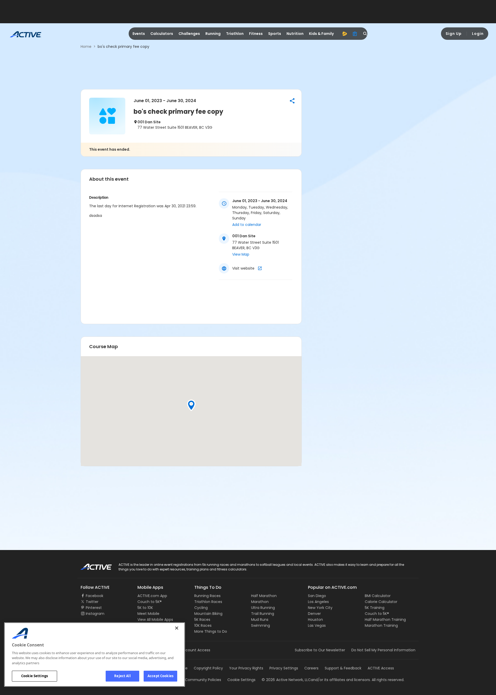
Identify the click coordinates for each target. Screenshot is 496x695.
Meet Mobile (148, 613)
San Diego (317, 595)
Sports (274, 33)
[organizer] (355, 33)
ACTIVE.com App (152, 595)
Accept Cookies (160, 676)
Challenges (189, 33)
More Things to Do (210, 631)
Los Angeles (318, 601)
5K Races (202, 619)
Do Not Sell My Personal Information (383, 650)
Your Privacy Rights (246, 668)
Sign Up (454, 33)
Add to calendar (246, 224)
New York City (320, 607)
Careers (311, 668)
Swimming (260, 625)
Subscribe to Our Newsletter (320, 650)
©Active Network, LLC (286, 679)
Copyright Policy (208, 668)
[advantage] (344, 33)
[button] (292, 101)
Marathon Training (381, 625)
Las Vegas (317, 625)
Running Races (207, 595)
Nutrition (295, 33)
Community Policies (203, 679)
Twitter (92, 601)
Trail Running (262, 613)
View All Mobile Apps (155, 619)
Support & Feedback (343, 668)
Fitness (256, 33)
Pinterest (94, 607)
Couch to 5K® (149, 601)
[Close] (176, 628)
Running (213, 33)
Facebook (94, 595)
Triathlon (235, 33)
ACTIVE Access (381, 668)
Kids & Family (321, 33)
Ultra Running (263, 607)
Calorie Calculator (381, 601)
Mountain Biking (208, 613)
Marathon (260, 601)
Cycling (201, 607)
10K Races (203, 625)
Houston (315, 619)
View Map (240, 254)
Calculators (161, 33)
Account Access (195, 650)
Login (478, 33)
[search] (365, 33)
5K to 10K (145, 607)
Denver (314, 613)
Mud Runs (259, 619)
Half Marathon (264, 595)
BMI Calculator (378, 595)
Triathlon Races (208, 601)
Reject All (122, 676)
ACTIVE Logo (92, 565)
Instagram (95, 613)
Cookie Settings (34, 676)
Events (139, 33)
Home (86, 46)
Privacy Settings (283, 668)
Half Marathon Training (385, 619)
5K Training (374, 607)
